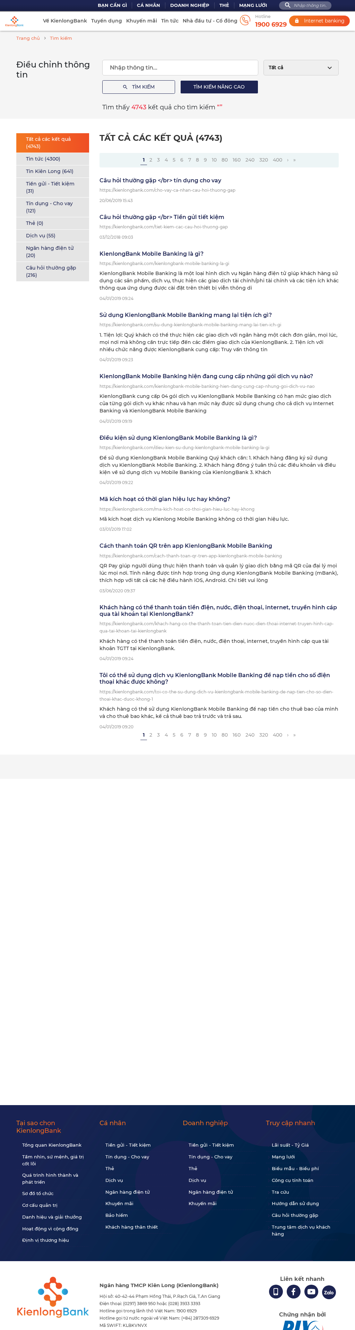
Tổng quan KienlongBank (51, 1145)
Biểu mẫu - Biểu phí (295, 1168)
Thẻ (224, 5)
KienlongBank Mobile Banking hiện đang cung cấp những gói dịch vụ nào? (206, 376)
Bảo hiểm (116, 1215)
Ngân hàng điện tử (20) (50, 251)
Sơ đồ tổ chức (37, 1193)
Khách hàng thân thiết (131, 1227)
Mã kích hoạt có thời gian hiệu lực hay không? (164, 499)
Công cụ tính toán (292, 1180)
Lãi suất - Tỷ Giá (290, 1145)
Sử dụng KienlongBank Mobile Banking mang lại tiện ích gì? (185, 315)
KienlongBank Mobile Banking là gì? (151, 253)
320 (263, 160)
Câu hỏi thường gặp (295, 1215)
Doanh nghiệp (189, 5)
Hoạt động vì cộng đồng (50, 1228)
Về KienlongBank (65, 21)
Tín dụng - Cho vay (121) (49, 207)
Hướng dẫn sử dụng (295, 1203)
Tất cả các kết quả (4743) (48, 142)
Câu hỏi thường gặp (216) (51, 271)
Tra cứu (280, 1192)
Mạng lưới (253, 5)
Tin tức (170, 21)
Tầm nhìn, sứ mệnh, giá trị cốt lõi (53, 1160)
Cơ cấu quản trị (40, 1205)
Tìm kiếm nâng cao (219, 87)
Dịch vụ (114, 1180)
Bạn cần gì (112, 5)
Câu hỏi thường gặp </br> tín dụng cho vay (160, 180)
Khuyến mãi (141, 21)
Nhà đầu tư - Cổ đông (210, 21)
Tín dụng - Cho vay (127, 1156)
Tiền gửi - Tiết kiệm (128, 1145)
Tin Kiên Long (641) (49, 171)
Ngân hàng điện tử (127, 1192)
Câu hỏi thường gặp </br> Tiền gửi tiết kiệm (161, 217)
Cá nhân (148, 5)
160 (237, 160)
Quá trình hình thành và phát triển (50, 1178)
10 (214, 160)
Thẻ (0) (34, 223)
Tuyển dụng (106, 21)
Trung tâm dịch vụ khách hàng (301, 1230)
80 (225, 160)
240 (249, 160)
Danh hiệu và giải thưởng (52, 1217)
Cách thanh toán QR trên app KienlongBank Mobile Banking (185, 546)
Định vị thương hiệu (45, 1240)
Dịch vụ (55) (40, 236)
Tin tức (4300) (43, 159)
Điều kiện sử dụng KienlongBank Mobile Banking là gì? (178, 438)
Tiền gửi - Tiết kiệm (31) (50, 187)
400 (277, 160)
